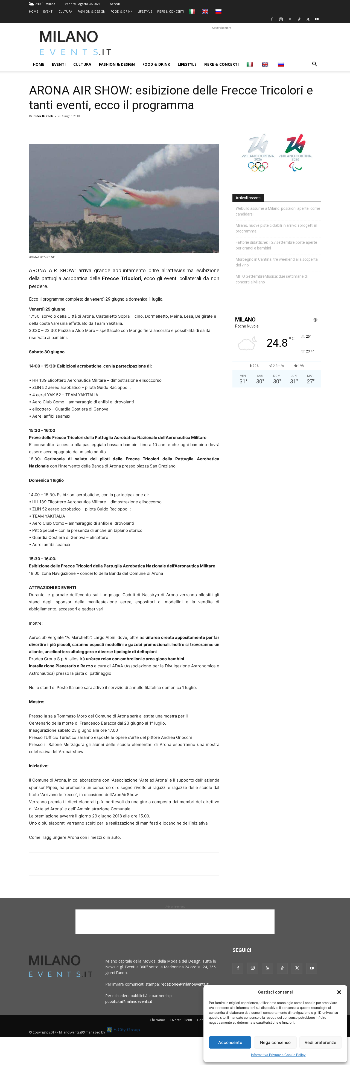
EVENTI (48, 11)
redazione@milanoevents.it (185, 984)
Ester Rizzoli (43, 116)
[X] (308, 19)
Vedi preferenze (320, 1042)
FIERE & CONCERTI (170, 11)
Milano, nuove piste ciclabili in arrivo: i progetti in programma (276, 228)
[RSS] (290, 19)
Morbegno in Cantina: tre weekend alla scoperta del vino (277, 262)
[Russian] (219, 11)
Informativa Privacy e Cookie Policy (278, 1055)
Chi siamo (157, 1020)
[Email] (84, 128)
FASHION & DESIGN (91, 11)
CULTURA (65, 11)
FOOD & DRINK (121, 11)
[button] (339, 992)
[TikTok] (299, 19)
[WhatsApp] (59, 128)
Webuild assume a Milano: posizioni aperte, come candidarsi (278, 211)
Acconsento (230, 1042)
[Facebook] (272, 19)
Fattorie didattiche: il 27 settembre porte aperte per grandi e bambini (276, 245)
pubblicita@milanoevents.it (128, 1001)
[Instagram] (281, 19)
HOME (33, 11)
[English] (206, 11)
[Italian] (193, 11)
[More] (97, 128)
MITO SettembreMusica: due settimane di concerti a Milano (272, 279)
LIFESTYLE (145, 11)
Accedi (115, 4)
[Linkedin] (72, 128)
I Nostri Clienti (181, 1020)
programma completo (63, 299)
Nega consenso (275, 1042)
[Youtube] (317, 19)
